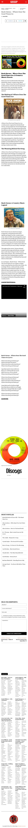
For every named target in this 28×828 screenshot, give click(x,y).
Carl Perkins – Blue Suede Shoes (11, 549)
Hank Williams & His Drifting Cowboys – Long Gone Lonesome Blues (20, 788)
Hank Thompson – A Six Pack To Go (20, 699)
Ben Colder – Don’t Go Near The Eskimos (6, 678)
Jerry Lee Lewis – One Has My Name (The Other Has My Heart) (6, 719)
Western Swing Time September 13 (21, 640)
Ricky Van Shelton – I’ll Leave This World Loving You (20, 765)
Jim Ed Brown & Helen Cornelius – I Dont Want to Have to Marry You (20, 741)
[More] (25, 21)
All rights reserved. (22, 826)
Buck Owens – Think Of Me (7, 640)
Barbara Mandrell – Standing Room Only (13, 560)
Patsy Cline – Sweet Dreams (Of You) (20, 718)
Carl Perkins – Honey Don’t (9, 556)
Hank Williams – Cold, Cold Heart (6, 699)
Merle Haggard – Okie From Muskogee (20, 678)
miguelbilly (5, 16)
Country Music (8, 8)
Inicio (2, 8)
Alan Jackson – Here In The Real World (12, 528)
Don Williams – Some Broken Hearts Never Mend (6, 741)
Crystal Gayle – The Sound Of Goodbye (12, 541)
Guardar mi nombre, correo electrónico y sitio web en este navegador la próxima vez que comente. (13, 616)
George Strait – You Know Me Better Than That (6, 788)
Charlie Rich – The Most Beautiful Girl (12, 553)
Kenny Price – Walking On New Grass (7, 764)
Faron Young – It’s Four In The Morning (13, 545)
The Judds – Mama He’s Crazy (10, 537)
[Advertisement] (14, 33)
